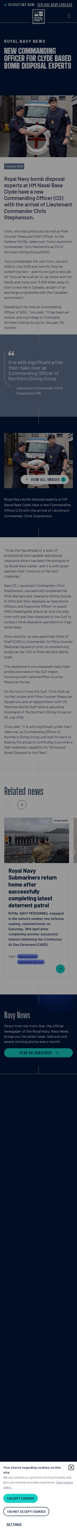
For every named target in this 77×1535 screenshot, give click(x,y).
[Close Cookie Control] (71, 1467)
